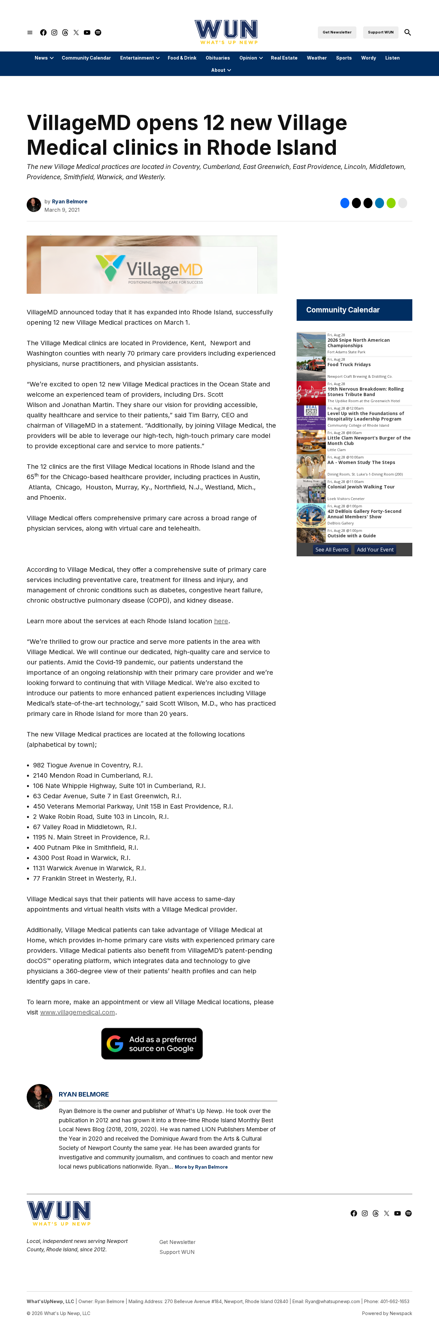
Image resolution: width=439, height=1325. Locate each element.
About (218, 70)
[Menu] (30, 33)
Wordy (368, 57)
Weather (317, 57)
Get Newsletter (337, 32)
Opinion (248, 57)
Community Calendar (86, 57)
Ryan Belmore (69, 201)
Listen (392, 57)
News (41, 57)
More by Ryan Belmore (201, 1167)
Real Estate (284, 57)
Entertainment (137, 57)
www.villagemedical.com (77, 1012)
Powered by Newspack (387, 1313)
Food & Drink (182, 57)
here (221, 621)
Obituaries (218, 57)
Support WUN (381, 32)
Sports (344, 57)
